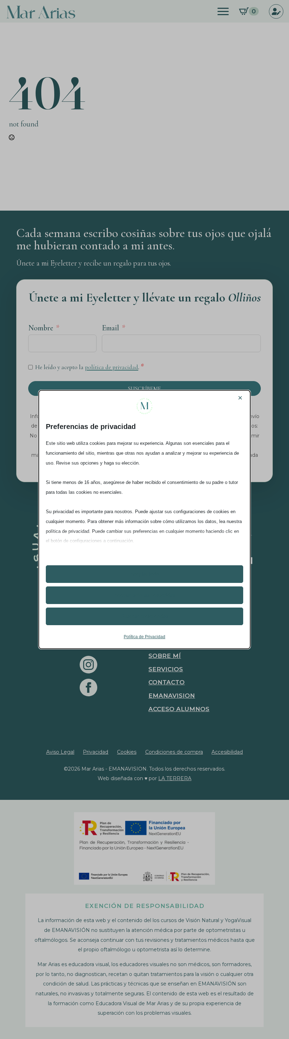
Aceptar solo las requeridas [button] (144, 595)
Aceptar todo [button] (144, 574)
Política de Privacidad (144, 636)
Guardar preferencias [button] (144, 616)
